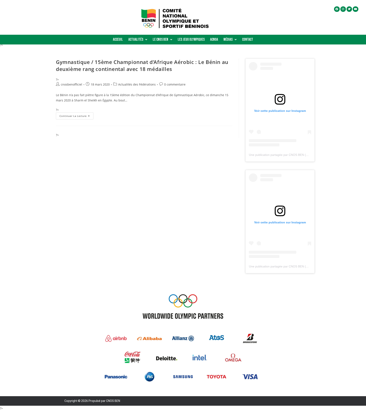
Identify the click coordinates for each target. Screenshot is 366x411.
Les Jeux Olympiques (191, 39)
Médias (228, 39)
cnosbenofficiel (71, 84)
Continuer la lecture (76, 115)
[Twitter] (349, 9)
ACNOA (214, 39)
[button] (138, 39)
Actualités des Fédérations (137, 84)
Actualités (135, 39)
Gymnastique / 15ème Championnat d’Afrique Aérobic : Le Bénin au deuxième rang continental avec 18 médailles (142, 65)
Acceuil (118, 39)
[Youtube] (355, 9)
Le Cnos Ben (160, 39)
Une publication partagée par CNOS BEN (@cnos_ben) (286, 154)
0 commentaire (175, 84)
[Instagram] (343, 9)
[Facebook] (337, 9)
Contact (247, 39)
